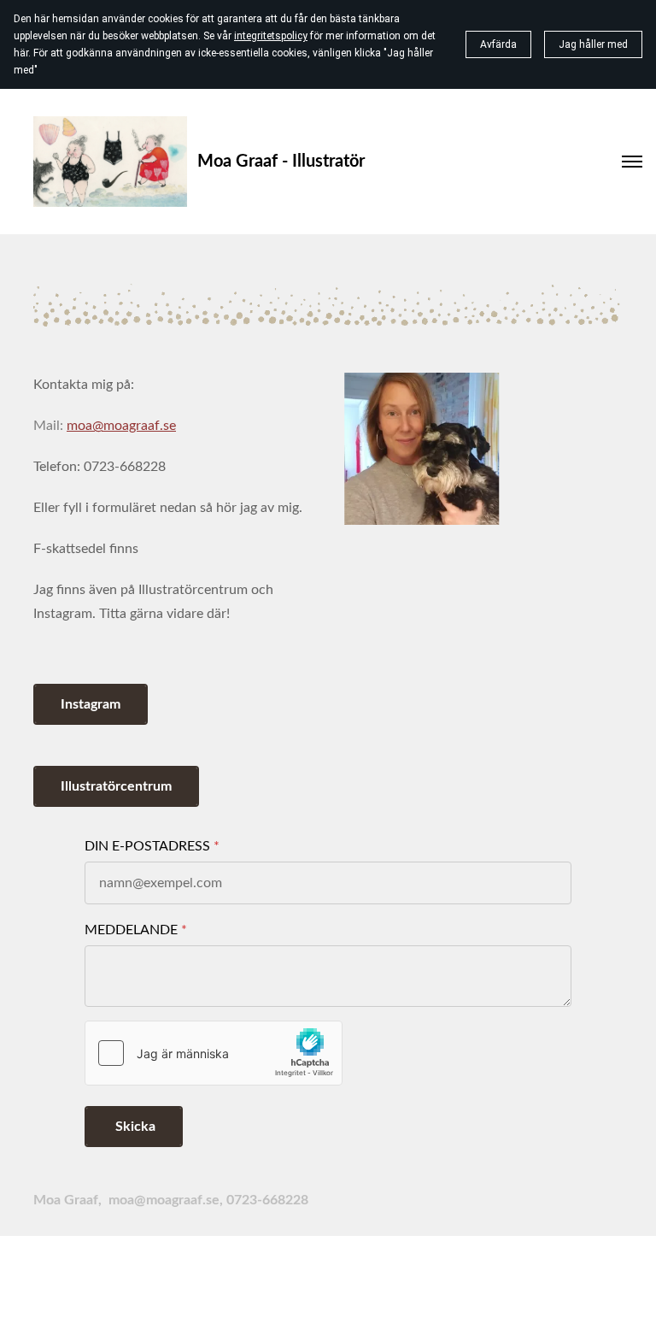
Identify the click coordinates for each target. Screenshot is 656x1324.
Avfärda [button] (498, 44)
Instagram (90, 704)
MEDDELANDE (131, 930)
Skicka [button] (133, 1126)
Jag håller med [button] (593, 44)
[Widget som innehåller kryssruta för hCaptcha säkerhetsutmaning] (214, 1053)
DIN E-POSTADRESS (147, 846)
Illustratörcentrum (116, 786)
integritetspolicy (271, 36)
